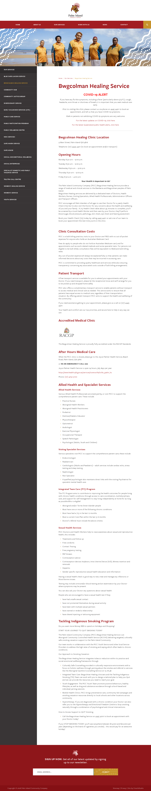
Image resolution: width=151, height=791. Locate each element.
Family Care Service (12, 117)
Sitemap (116, 788)
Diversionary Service (13, 103)
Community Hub (10, 90)
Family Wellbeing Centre (14, 130)
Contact (124, 25)
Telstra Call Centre (12, 179)
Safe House (8, 150)
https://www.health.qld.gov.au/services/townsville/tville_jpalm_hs (85, 372)
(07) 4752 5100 (71, 376)
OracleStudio (138, 788)
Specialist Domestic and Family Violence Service (17, 171)
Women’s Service (11, 193)
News (105, 25)
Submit (106, 772)
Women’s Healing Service (14, 186)
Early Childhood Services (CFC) (17, 110)
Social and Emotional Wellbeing (17, 157)
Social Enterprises (12, 164)
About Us (37, 25)
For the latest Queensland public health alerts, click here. (95, 124)
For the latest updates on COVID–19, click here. (95, 120)
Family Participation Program (16, 123)
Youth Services (10, 199)
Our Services (59, 25)
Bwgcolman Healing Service (16, 83)
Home (18, 25)
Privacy (123, 788)
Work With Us (83, 25)
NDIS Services (9, 137)
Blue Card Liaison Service (14, 76)
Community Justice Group (14, 96)
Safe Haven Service (12, 143)
